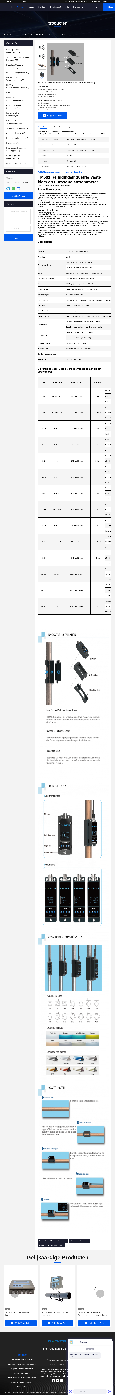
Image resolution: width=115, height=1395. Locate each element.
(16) (17, 128)
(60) (14, 51)
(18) (13, 143)
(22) (18, 58)
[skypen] (8, 188)
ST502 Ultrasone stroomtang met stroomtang (18, 1313)
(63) (14, 114)
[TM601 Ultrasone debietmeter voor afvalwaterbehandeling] (65, 62)
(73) (15, 79)
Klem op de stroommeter (79, 1241)
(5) (16, 163)
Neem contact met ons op (59, 7)
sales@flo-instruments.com (77, 1)
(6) (14, 157)
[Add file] (70, 1391)
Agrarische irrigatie (26, 35)
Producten (20, 7)
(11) (16, 149)
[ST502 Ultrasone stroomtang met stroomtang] (21, 1288)
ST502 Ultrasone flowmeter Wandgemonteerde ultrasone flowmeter (57, 1313)
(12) (15, 122)
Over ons (41, 7)
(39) (15, 133)
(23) (14, 93)
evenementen (78, 7)
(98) (17, 73)
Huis (11, 7)
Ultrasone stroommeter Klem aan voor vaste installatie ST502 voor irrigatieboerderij (93, 1314)
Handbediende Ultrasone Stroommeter (53, 1241)
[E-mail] (18, 188)
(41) (13, 106)
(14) (16, 99)
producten (13, 35)
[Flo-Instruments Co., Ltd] (57, 1341)
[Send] (109, 1391)
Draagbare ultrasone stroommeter (51, 1245)
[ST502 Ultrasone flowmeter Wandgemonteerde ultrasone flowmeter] (57, 1288)
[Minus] (109, 1342)
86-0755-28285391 (101, 1)
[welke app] (13, 188)
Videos (31, 7)
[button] (41, 77)
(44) (14, 66)
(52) (17, 86)
